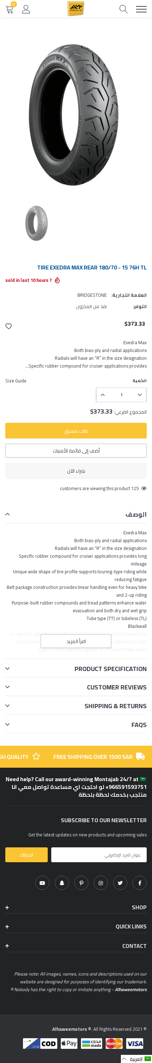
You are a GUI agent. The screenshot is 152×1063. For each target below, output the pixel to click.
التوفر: (140, 306)
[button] (8, 326)
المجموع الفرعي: (130, 412)
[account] (26, 9)
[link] (140, 883)
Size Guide (16, 381)
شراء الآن (76, 471)
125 (135, 488)
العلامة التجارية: (129, 295)
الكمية (140, 381)
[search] (123, 9)
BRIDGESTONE (92, 295)
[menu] (141, 9)
